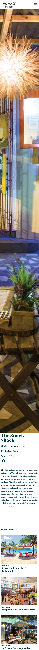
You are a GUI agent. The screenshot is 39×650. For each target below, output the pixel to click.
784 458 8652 (9, 456)
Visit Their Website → (12, 451)
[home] (8, 4)
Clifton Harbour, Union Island (15, 446)
